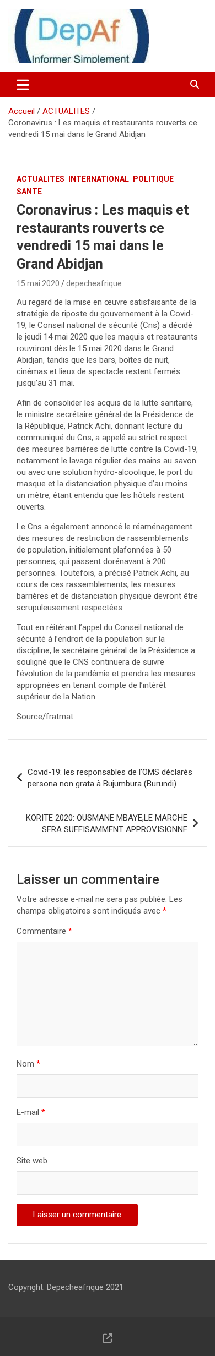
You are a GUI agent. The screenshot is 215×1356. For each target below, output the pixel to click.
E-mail (31, 1112)
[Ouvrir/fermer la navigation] (22, 84)
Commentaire (44, 931)
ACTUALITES (40, 178)
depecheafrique (94, 283)
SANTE (29, 191)
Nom (28, 1064)
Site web (32, 1161)
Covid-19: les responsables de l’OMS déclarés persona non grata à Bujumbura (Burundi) (110, 778)
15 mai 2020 (38, 283)
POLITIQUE (153, 178)
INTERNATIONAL (98, 178)
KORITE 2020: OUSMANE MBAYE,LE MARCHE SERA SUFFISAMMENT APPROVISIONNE (106, 823)
